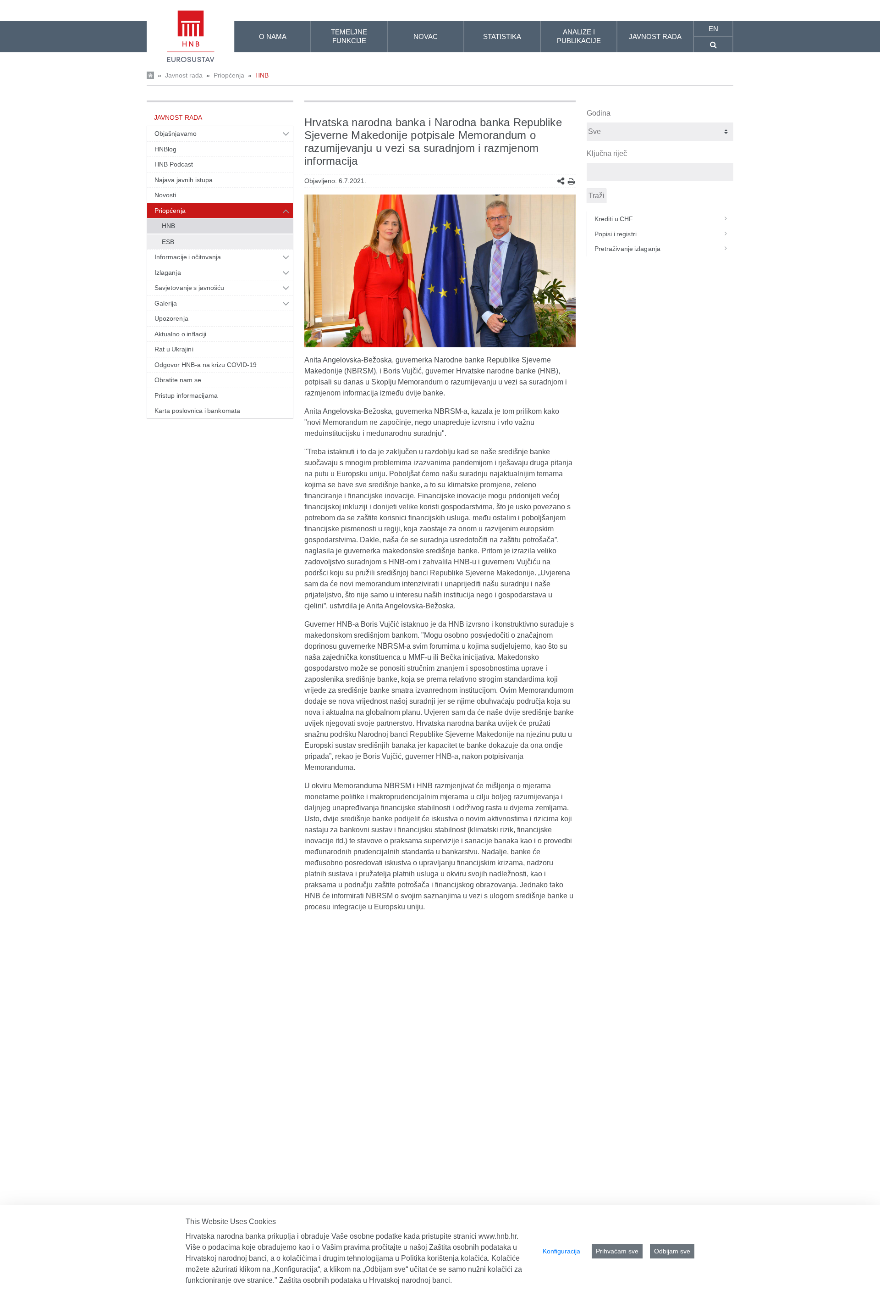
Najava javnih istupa (183, 180)
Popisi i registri (615, 234)
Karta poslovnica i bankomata (197, 410)
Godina (598, 113)
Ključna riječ (607, 153)
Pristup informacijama (186, 395)
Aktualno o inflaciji (180, 334)
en (713, 29)
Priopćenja (229, 75)
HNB (262, 75)
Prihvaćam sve (617, 1251)
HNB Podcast (173, 164)
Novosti (165, 195)
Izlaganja (167, 272)
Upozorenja (171, 318)
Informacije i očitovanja (187, 257)
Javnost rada (184, 75)
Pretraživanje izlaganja (627, 248)
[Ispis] (571, 181)
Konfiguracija (561, 1251)
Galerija (165, 303)
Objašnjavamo (175, 133)
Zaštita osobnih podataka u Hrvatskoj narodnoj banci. (365, 1280)
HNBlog (165, 149)
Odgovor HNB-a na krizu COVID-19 (205, 364)
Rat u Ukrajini (173, 349)
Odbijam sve (672, 1251)
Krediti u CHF (613, 219)
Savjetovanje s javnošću (189, 287)
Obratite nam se (177, 380)
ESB (168, 241)
